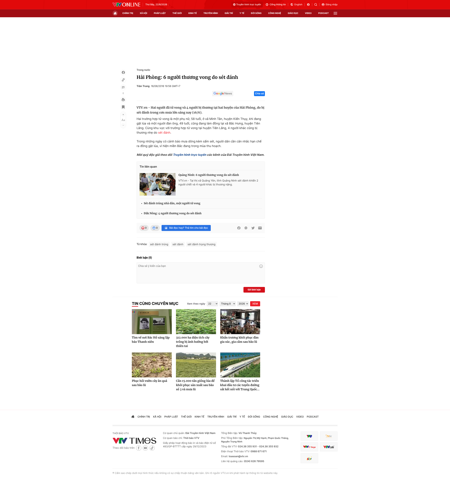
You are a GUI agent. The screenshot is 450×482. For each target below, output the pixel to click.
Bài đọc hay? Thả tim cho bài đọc (188, 227)
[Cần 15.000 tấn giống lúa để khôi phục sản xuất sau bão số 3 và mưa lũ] (196, 364)
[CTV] (309, 446)
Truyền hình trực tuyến (248, 4)
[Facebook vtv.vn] (309, 4)
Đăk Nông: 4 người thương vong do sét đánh (172, 213)
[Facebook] (123, 72)
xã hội (143, 13)
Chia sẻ (259, 93)
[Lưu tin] (123, 107)
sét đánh (164, 132)
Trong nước (143, 69)
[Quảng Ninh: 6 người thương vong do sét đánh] (158, 184)
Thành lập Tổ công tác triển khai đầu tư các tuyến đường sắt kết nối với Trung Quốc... (240, 385)
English (298, 4)
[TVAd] (329, 436)
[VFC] (309, 436)
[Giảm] (123, 125)
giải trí (229, 13)
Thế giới (177, 13)
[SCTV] (309, 458)
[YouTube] (145, 448)
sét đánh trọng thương (201, 244)
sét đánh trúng (159, 244)
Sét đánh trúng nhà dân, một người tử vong (172, 203)
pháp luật (160, 13)
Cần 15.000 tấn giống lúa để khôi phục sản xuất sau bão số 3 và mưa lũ (195, 385)
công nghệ (274, 13)
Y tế (242, 13)
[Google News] (222, 93)
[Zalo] (246, 228)
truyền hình (210, 13)
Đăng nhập (332, 4)
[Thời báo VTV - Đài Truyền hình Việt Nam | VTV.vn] (126, 5)
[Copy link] (123, 80)
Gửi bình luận (254, 289)
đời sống (256, 13)
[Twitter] (253, 228)
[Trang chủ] (115, 13)
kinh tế (192, 13)
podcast (323, 13)
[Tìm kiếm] (316, 4)
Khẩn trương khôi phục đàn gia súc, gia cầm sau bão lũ (239, 340)
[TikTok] (152, 448)
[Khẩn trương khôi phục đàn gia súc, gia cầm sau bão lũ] (240, 321)
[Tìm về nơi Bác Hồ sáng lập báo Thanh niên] (152, 321)
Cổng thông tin (278, 4)
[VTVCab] (329, 446)
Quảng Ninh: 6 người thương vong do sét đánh (208, 175)
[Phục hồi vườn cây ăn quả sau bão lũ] (152, 364)
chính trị (127, 13)
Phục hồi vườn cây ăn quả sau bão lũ (149, 383)
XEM (255, 303)
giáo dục (293, 13)
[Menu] (335, 13)
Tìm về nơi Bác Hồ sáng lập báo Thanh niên (151, 340)
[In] (123, 99)
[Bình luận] (123, 87)
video (308, 13)
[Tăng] (123, 114)
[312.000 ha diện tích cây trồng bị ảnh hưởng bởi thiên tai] (196, 321)
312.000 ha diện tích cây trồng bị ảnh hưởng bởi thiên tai (192, 342)
